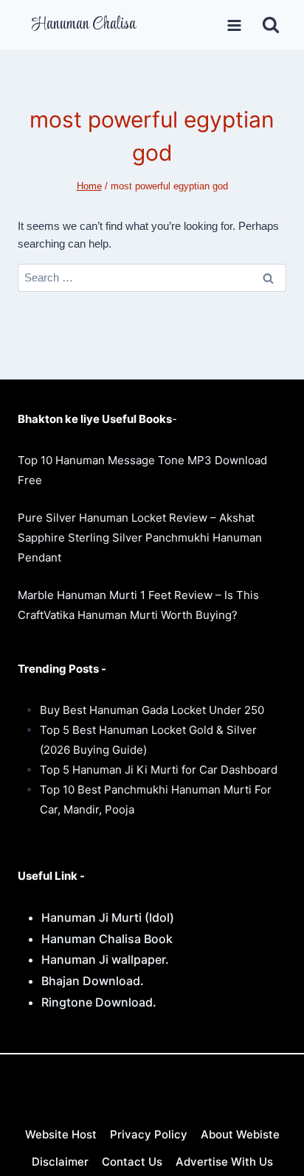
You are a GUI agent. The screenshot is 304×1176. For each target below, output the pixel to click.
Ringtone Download (97, 1002)
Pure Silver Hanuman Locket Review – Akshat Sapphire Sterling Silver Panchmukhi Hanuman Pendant (140, 537)
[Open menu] (234, 25)
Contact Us (132, 1162)
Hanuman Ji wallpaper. (105, 959)
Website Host (61, 1134)
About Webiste (240, 1134)
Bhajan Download (90, 980)
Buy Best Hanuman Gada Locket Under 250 (152, 710)
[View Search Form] (270, 25)
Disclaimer (60, 1162)
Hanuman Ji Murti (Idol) (107, 917)
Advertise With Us (224, 1162)
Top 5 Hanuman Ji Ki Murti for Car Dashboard (158, 770)
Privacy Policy (148, 1134)
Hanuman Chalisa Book (107, 938)
